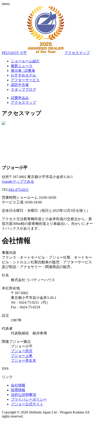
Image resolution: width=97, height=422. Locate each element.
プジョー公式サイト (27, 404)
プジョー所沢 (21, 351)
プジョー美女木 (23, 360)
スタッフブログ (23, 89)
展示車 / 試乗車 (23, 70)
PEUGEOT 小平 (14, 53)
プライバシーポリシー (29, 399)
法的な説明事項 (23, 395)
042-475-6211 (19, 190)
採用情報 (18, 390)
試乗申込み (20, 98)
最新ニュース (21, 66)
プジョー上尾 (21, 356)
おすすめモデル (23, 75)
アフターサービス (25, 80)
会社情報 (18, 385)
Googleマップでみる (18, 181)
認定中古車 (20, 85)
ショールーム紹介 (25, 61)
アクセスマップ (77, 53)
